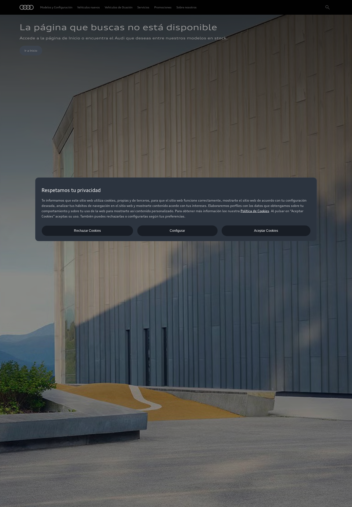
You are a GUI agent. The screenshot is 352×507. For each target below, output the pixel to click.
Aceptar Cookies (266, 230)
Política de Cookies (255, 211)
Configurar (177, 230)
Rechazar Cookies (87, 230)
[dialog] (176, 209)
